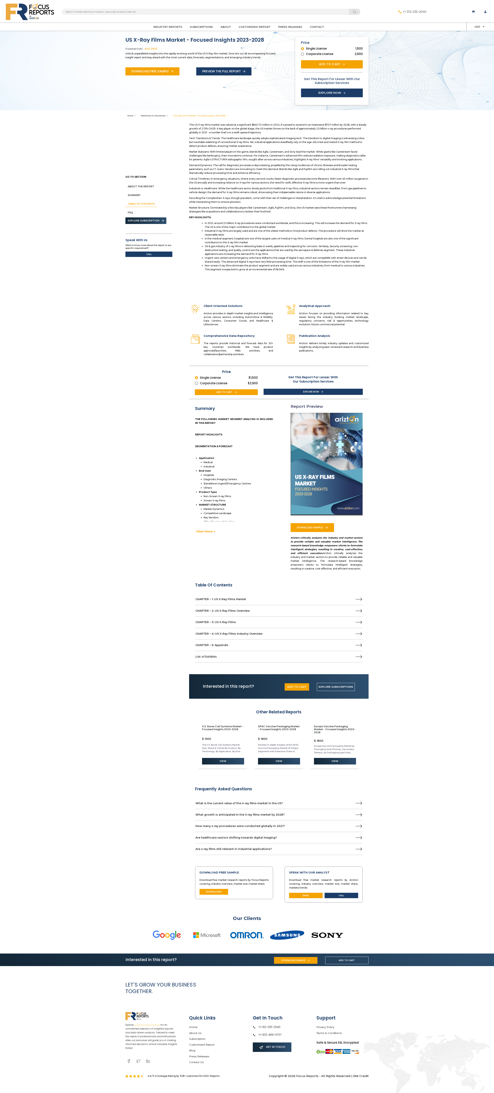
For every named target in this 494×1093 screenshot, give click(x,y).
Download (214, 891)
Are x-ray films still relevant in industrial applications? (233, 849)
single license (316, 48)
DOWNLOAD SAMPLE (310, 527)
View (223, 761)
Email (306, 895)
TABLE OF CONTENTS (141, 203)
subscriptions (201, 26)
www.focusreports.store (147, 1024)
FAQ (130, 212)
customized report (255, 26)
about (226, 26)
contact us (196, 1062)
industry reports (167, 26)
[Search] (354, 12)
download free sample (150, 71)
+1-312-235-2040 (414, 12)
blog (192, 1050)
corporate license (319, 54)
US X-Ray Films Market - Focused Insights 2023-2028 (199, 115)
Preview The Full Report (221, 71)
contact (317, 26)
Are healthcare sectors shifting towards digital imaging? (236, 837)
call (149, 254)
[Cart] (473, 12)
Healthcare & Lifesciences (153, 115)
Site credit (361, 1076)
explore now (329, 93)
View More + (205, 531)
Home (130, 115)
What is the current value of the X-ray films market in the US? (239, 803)
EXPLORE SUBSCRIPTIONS (336, 686)
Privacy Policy (325, 1027)
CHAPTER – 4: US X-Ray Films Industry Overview (229, 633)
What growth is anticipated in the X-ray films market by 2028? (240, 814)
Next (365, 746)
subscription (197, 1038)
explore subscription (143, 220)
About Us (195, 1033)
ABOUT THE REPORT (141, 186)
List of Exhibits (206, 656)
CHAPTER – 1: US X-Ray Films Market (220, 599)
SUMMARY (134, 195)
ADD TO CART (296, 686)
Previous (192, 746)
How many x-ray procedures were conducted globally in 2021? (240, 826)
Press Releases (290, 26)
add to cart (330, 64)
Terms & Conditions (329, 1033)
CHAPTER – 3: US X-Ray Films (215, 622)
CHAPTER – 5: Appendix (211, 645)
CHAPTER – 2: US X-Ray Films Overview (222, 610)
